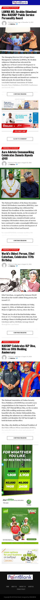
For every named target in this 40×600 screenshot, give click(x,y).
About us (14, 587)
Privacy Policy (21, 589)
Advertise (31, 587)
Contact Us (22, 587)
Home (7, 587)
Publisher (12, 24)
